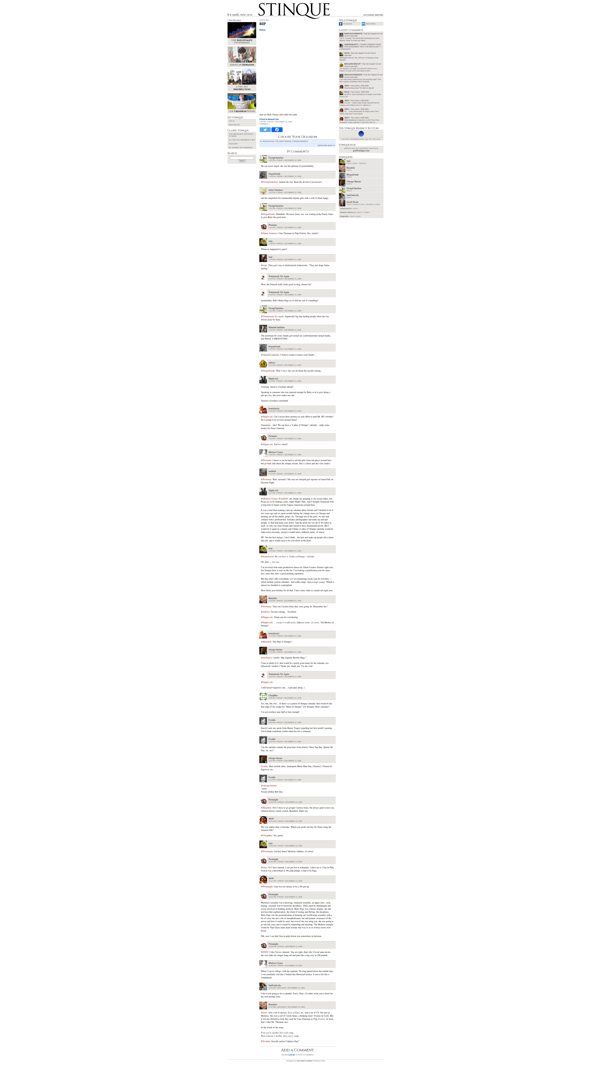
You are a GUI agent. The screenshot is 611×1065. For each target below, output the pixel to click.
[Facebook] (277, 129)
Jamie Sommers (270, 233)
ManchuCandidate (271, 354)
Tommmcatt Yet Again (273, 316)
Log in (231, 121)
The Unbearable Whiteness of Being (241, 135)
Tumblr (367, 212)
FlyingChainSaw (270, 181)
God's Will (264, 20)
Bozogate (233, 144)
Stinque (261, 4)
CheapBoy (267, 835)
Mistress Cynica (270, 498)
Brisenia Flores (373, 204)
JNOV (265, 951)
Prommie (267, 460)
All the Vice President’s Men (242, 140)
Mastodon (370, 24)
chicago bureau (270, 785)
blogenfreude (269, 214)
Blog (359, 216)
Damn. (262, 29)
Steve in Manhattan (269, 119)
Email (355, 163)
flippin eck (268, 416)
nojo (265, 265)
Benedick (267, 641)
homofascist (268, 556)
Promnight (268, 851)
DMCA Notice (234, 125)
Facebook (347, 24)
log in (291, 1055)
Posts (349, 163)
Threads (362, 163)
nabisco (266, 611)
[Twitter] (265, 129)
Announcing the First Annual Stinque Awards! (285, 141)
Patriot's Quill (359, 204)
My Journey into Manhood (240, 147)
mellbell (284, 498)
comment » (264, 124)
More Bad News (325, 145)
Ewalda (264, 766)
